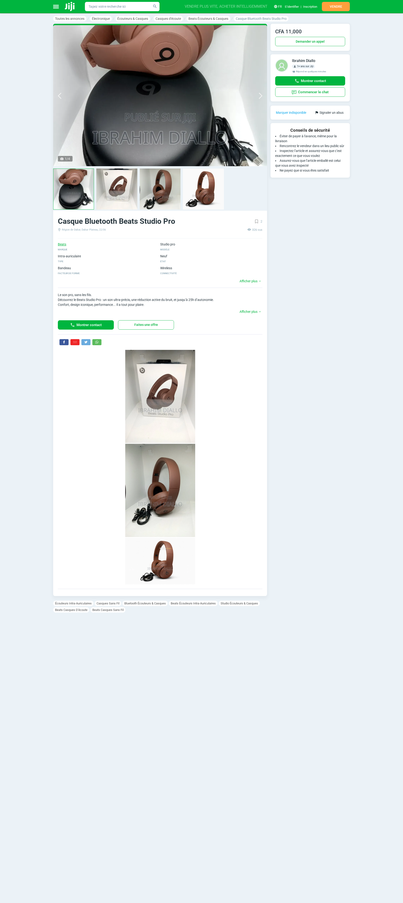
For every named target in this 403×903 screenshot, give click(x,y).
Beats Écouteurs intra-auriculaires (193, 603)
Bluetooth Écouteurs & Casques (145, 603)
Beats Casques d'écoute (71, 610)
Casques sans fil (108, 603)
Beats (62, 244)
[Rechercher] (155, 6)
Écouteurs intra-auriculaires (73, 603)
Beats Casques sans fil (108, 610)
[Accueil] (70, 6)
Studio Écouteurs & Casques (239, 603)
